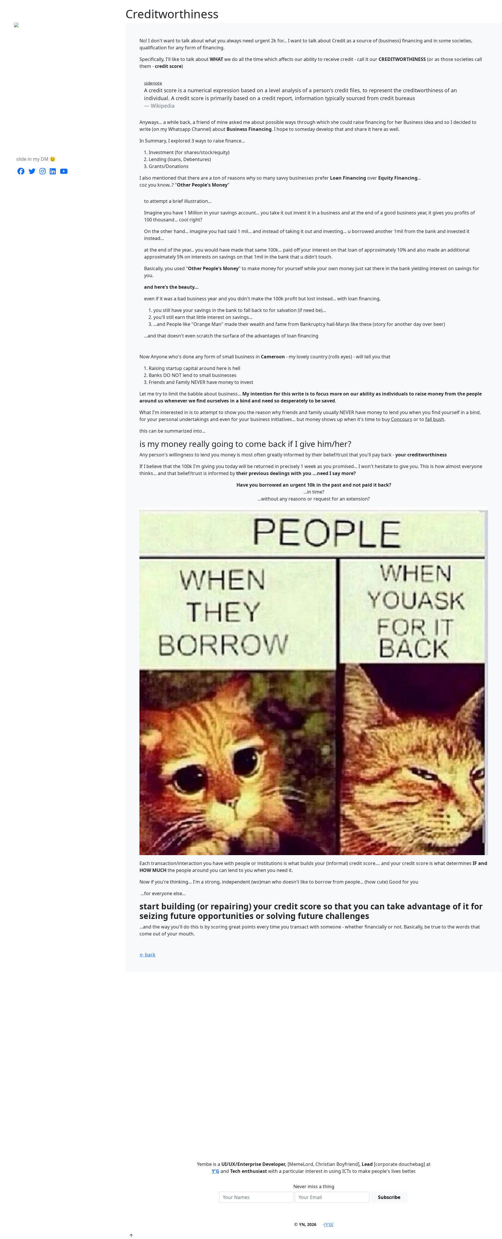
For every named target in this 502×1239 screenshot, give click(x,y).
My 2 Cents (28, 110)
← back (147, 954)
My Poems (27, 122)
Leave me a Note (34, 133)
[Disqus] (313, 1058)
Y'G (215, 1171)
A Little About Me (35, 98)
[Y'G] (328, 1224)
